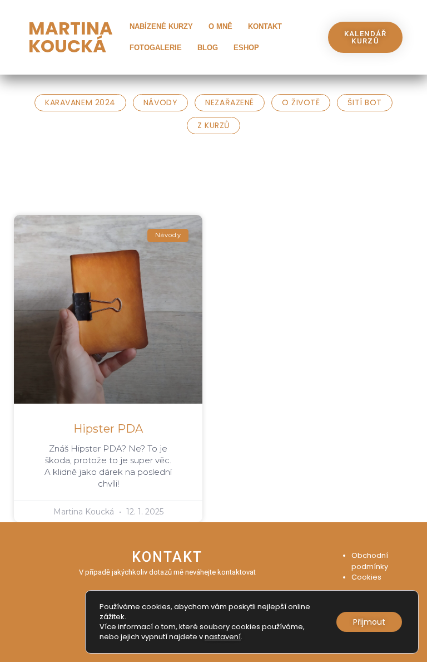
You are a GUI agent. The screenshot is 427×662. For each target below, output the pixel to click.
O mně (220, 26)
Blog (207, 47)
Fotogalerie (156, 47)
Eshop (246, 47)
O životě (301, 102)
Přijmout (369, 621)
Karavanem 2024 (80, 102)
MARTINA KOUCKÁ (70, 37)
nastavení (223, 637)
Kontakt (265, 26)
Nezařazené (229, 102)
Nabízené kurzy (161, 26)
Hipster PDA (108, 428)
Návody (160, 102)
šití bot (364, 102)
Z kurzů (213, 125)
